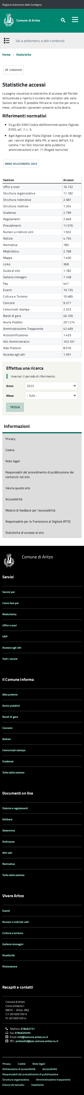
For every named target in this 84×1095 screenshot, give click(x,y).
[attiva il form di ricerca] (63, 20)
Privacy (10, 438)
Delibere (7, 819)
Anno (10, 385)
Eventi (6, 911)
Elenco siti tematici (13, 1085)
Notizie (6, 739)
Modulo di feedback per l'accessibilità (30, 510)
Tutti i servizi (10, 659)
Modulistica (9, 614)
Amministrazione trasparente (53, 1079)
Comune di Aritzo (28, 20)
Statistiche (23, 54)
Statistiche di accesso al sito (24, 532)
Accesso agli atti (11, 647)
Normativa (8, 864)
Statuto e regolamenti (15, 808)
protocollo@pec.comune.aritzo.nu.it (37, 1041)
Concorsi (7, 728)
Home (6, 54)
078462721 (28, 1029)
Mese (10, 395)
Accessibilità (13, 499)
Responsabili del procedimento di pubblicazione (30, 1074)
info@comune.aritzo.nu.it (32, 1037)
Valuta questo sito (17, 488)
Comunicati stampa (13, 750)
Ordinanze (8, 841)
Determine (8, 830)
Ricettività (8, 955)
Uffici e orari (9, 625)
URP (4, 636)
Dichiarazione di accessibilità (18, 1069)
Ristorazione (9, 966)
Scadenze (7, 761)
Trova (15, 407)
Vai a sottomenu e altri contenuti (40, 40)
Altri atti (7, 853)
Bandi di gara (10, 717)
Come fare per (10, 603)
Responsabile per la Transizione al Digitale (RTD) (37, 521)
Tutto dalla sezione (13, 772)
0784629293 (22, 1033)
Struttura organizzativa (15, 1079)
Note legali (12, 461)
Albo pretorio (10, 694)
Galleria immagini (12, 944)
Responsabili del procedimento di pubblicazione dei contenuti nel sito (39, 474)
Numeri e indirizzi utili (15, 922)
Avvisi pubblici (11, 705)
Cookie (9, 450)
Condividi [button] (15, 70)
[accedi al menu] (75, 19)
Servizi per (8, 592)
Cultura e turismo (12, 933)
